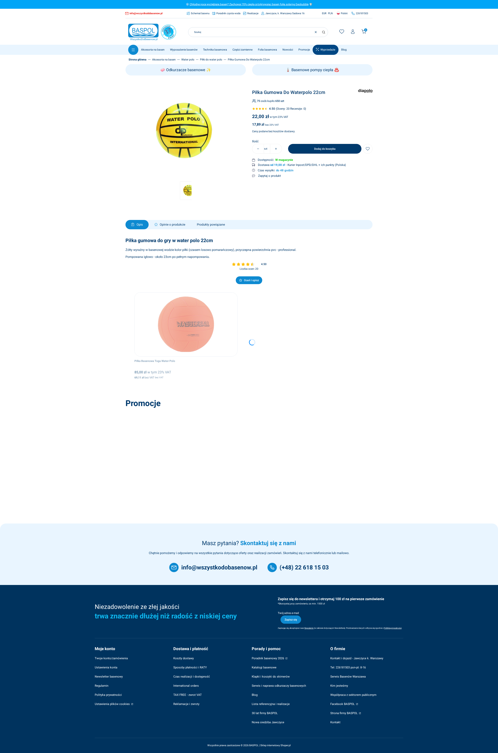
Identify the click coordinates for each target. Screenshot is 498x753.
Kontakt (335, 722)
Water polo (187, 59)
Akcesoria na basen (164, 59)
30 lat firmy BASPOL (265, 713)
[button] (323, 32)
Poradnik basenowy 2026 (268, 658)
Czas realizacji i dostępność (191, 676)
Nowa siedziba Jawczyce (268, 722)
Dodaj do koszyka (325, 148)
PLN (330, 13)
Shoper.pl (286, 745)
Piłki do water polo (211, 59)
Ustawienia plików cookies (113, 704)
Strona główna (137, 59)
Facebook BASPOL (342, 704)
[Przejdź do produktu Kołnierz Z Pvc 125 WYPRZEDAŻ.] (182, 442)
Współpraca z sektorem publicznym (353, 695)
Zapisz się (291, 619)
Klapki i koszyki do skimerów (271, 676)
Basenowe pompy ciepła (312, 69)
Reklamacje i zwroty (186, 704)
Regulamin (101, 685)
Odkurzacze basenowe (185, 69)
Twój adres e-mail (288, 613)
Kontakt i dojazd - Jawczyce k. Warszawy (356, 658)
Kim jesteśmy (339, 685)
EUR (324, 13)
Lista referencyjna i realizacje (271, 704)
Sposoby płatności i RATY (190, 667)
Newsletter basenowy (109, 676)
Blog (255, 695)
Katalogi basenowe (264, 667)
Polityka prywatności (108, 695)
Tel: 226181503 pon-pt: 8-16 (348, 667)
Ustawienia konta (106, 667)
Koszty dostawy (183, 658)
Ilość (255, 141)
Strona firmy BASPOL (344, 713)
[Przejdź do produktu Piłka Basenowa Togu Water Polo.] (186, 324)
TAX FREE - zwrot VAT (187, 695)
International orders (186, 685)
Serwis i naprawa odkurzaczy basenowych (279, 685)
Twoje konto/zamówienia (111, 658)
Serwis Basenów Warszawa (348, 676)
